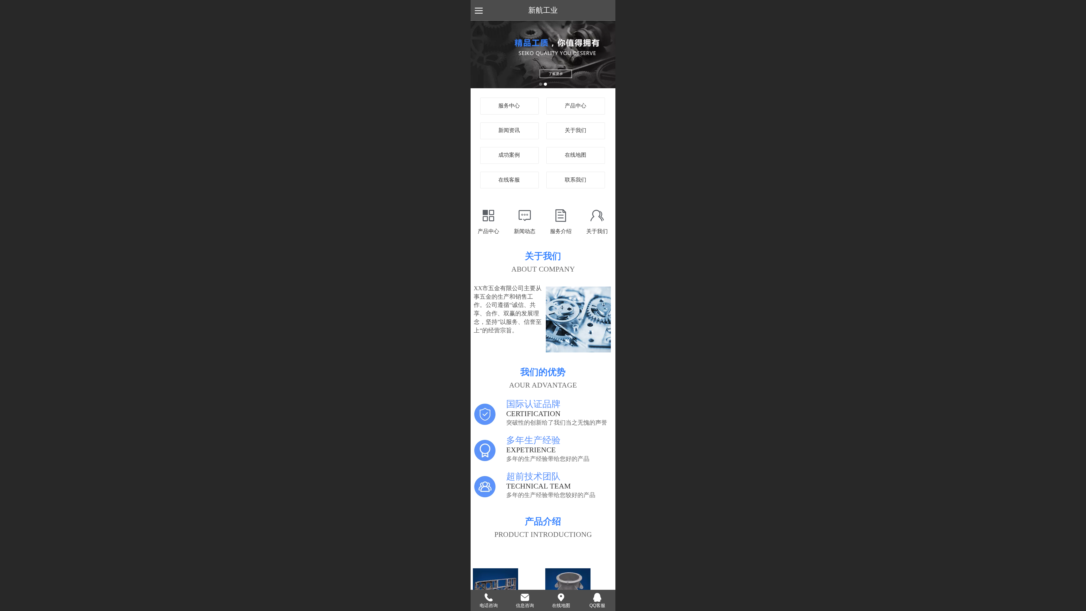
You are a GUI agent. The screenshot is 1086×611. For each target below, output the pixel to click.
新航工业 (543, 10)
